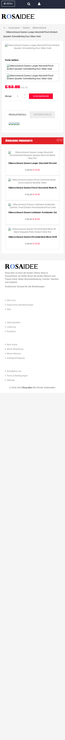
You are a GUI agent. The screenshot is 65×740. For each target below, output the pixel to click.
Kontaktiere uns (14, 371)
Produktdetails (17, 114)
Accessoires (14, 28)
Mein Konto (12, 344)
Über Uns (11, 300)
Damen (26, 28)
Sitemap (11, 380)
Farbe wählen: (12, 60)
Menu (9, 3)
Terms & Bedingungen (17, 375)
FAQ (9, 309)
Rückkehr (11, 331)
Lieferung (11, 327)
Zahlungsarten (13, 322)
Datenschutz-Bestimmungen (20, 305)
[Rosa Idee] (32, 16)
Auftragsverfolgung (16, 358)
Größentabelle (42, 114)
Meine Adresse (14, 353)
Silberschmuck (39, 28)
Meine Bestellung (15, 349)
